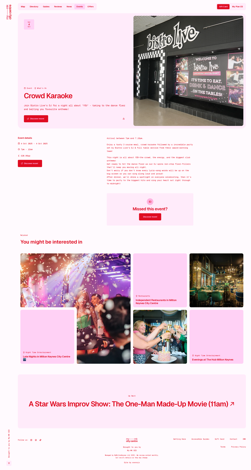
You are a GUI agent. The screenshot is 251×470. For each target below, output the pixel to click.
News (69, 6)
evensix (136, 462)
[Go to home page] (9, 12)
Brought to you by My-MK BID (9, 444)
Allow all (224, 443)
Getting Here (179, 439)
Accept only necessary (224, 451)
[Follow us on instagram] (31, 440)
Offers (90, 6)
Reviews (58, 6)
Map (23, 6)
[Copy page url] (124, 119)
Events (79, 6)
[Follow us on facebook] (36, 440)
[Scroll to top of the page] (8, 463)
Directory (34, 6)
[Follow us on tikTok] (40, 440)
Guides (46, 6)
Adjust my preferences (224, 460)
